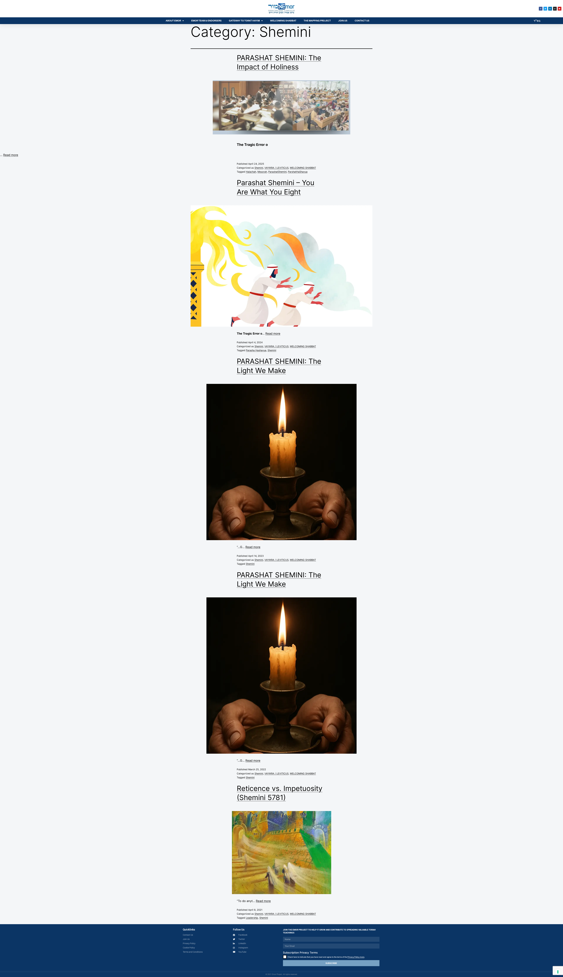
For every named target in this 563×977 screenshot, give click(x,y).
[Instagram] (555, 8)
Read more (10, 155)
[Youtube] (559, 8)
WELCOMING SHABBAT (283, 20)
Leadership (252, 917)
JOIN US (342, 20)
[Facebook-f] (540, 8)
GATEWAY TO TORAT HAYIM (244, 20)
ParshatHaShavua (297, 171)
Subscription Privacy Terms (300, 952)
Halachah (251, 171)
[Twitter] (545, 8)
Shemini (259, 167)
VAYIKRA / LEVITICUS (276, 167)
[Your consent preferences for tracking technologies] (558, 972)
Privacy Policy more (355, 957)
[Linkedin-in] (550, 8)
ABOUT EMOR (173, 20)
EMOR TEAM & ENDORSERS (206, 20)
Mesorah (262, 171)
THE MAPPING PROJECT (317, 20)
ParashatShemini (277, 171)
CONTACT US (362, 20)
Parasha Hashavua (256, 350)
